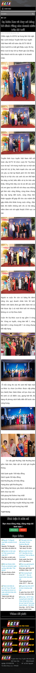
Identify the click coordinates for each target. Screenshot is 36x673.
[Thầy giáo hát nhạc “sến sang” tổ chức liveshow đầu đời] (27, 542)
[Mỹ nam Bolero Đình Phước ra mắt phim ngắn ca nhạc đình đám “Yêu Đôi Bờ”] (9, 567)
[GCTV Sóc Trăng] (10, 637)
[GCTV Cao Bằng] (10, 650)
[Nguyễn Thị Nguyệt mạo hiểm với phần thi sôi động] (9, 542)
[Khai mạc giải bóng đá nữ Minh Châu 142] (27, 565)
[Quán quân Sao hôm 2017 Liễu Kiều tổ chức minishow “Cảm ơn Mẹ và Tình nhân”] (27, 554)
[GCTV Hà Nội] (10, 631)
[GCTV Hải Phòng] (10, 644)
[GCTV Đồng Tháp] (26, 644)
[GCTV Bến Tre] (26, 638)
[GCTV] (6, 3)
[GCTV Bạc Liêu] (26, 650)
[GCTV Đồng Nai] (26, 631)
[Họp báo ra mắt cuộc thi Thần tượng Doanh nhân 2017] (9, 553)
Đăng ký (23, 530)
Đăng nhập (14, 530)
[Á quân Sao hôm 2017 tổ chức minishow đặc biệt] (27, 588)
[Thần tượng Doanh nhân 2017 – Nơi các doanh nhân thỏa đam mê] (27, 576)
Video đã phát (18, 613)
